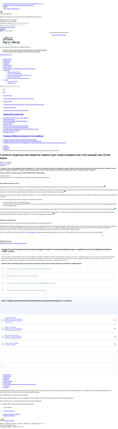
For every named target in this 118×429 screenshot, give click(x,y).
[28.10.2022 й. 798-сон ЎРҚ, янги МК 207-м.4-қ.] (115, 209)
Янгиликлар (7, 60)
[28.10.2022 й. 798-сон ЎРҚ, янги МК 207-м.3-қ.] (65, 192)
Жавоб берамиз (7, 65)
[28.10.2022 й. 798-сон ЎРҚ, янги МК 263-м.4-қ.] (53, 214)
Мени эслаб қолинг (7, 31)
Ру (4, 89)
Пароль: (2, 25)
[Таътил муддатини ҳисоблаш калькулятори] (13, 243)
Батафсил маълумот (6, 54)
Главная (5, 145)
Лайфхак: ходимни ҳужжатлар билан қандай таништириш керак (22, 141)
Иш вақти (6, 149)
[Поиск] (19, 86)
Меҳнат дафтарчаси (9, 122)
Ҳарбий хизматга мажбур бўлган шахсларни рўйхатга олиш (21, 129)
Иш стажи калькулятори (14, 76)
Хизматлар (6, 70)
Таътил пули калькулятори (14, 73)
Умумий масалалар (9, 132)
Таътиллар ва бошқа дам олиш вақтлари (15, 121)
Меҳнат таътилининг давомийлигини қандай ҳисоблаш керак (21, 51)
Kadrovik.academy (12, 81)
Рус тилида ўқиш (5, 163)
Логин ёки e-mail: (5, 23)
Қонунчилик (7, 67)
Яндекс (64, 35)
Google (54, 35)
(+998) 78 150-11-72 (9, 411)
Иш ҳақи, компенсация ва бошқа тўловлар (15, 125)
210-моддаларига (31, 232)
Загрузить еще (6, 241)
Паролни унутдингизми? (7, 27)
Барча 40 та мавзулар (13, 114)
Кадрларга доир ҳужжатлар (11, 130)
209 (23, 232)
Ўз (4, 91)
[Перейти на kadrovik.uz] (11, 44)
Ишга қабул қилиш (9, 119)
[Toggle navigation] (0, 56)
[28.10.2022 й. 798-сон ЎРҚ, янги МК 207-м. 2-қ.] (104, 187)
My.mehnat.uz (7, 124)
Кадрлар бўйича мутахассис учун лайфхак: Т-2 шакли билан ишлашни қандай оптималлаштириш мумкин (34, 142)
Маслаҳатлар (7, 59)
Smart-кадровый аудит (13, 72)
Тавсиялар (6, 62)
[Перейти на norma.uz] (8, 40)
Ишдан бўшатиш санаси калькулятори (18, 78)
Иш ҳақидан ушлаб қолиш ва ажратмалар (15, 127)
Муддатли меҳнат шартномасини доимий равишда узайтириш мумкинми (25, 50)
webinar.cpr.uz (11, 83)
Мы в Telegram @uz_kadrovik (11, 414)
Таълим (5, 80)
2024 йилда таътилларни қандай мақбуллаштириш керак (20, 139)
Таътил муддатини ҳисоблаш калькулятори (19, 75)
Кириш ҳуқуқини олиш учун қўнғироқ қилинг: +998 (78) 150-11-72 (23, 3)
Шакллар (6, 64)
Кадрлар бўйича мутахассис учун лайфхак (15, 118)
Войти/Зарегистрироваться (11, 8)
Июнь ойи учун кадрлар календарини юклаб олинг (18, 5)
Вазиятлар (6, 147)
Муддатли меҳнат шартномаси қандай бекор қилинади (19, 68)
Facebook (59, 35)
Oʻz (4, 92)
